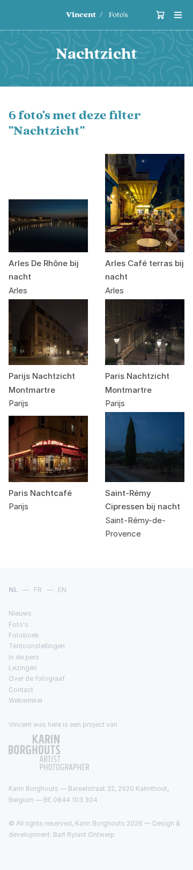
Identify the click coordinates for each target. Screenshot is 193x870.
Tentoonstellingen (37, 646)
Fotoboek (24, 635)
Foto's (118, 15)
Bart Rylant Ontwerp (84, 834)
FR (38, 590)
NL (13, 590)
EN (62, 590)
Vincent (81, 15)
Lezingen (23, 668)
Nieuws (20, 613)
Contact (21, 690)
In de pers (24, 657)
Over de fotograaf (37, 678)
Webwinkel (25, 700)
